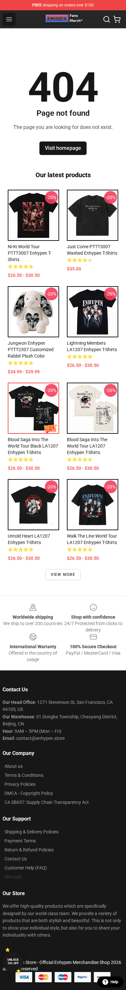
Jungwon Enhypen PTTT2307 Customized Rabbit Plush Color (31, 350)
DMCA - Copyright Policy (29, 793)
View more (63, 574)
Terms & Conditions (24, 775)
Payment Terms (20, 840)
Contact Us (16, 858)
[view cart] (117, 19)
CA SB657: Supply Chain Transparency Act (47, 802)
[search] (106, 19)
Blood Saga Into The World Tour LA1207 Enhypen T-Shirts (87, 446)
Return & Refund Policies (29, 849)
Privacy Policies (20, 784)
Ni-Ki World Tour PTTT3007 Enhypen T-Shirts (29, 253)
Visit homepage (63, 148)
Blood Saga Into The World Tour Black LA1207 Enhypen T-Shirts (33, 446)
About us (14, 766)
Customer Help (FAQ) (26, 867)
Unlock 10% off (13, 961)
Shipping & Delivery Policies (31, 831)
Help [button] (114, 982)
